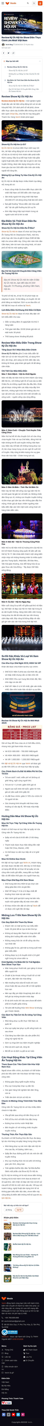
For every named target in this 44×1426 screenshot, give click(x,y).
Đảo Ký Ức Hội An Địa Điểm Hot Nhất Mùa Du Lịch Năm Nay (26, 1277)
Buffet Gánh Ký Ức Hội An (22, 1244)
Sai (18, 1210)
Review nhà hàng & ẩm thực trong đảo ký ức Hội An (25, 1224)
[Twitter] (8, 53)
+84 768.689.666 (11, 1318)
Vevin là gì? (9, 1373)
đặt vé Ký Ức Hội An (13, 763)
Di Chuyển (29, 1360)
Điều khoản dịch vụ (10, 1368)
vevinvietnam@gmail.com (14, 1321)
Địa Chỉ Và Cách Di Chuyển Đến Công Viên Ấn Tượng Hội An (24, 90)
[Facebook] (3, 53)
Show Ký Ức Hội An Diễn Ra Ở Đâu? (21, 86)
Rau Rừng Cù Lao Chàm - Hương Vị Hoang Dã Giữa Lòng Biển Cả (25, 1256)
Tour (27, 1353)
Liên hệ (7, 1357)
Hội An (4, 1393)
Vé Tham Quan (31, 1350)
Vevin (18, 117)
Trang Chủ (8, 1350)
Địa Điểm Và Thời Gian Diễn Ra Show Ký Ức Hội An (22, 81)
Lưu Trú (28, 1357)
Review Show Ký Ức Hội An (16, 67)
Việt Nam (5, 1382)
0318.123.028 (17, 1339)
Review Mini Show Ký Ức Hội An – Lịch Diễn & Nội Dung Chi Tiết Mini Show (26, 1234)
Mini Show (30, 1008)
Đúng (10, 1210)
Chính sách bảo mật (9, 1361)
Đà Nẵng (5, 1389)
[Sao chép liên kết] (13, 53)
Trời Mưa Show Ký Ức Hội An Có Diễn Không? (26, 1266)
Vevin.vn (26, 863)
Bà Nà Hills (6, 1386)
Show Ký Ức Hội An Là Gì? (18, 70)
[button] (34, 3)
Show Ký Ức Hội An (10, 231)
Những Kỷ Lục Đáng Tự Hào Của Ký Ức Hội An (24, 75)
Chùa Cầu (14, 114)
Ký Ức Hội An (7, 148)
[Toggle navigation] (3, 3)
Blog (6, 1353)
